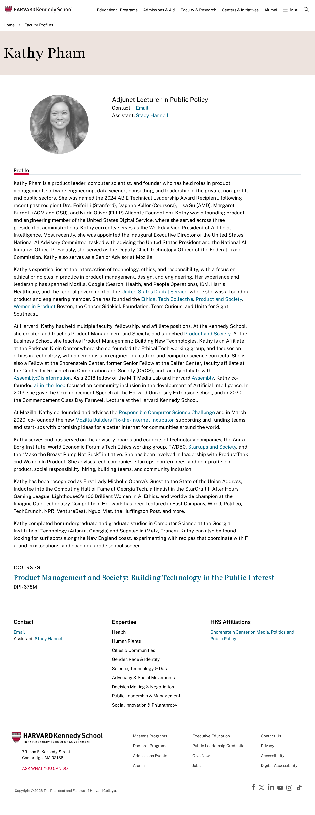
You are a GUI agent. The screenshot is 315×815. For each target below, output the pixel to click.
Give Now (201, 755)
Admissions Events (150, 755)
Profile (21, 170)
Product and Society (218, 299)
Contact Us (271, 736)
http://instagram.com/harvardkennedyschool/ (290, 788)
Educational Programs (117, 10)
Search (306, 10)
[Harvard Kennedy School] (40, 10)
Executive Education (211, 736)
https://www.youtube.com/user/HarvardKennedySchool (280, 788)
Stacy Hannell (152, 115)
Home (9, 25)
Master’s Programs (150, 736)
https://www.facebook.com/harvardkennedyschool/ (254, 787)
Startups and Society (212, 447)
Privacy (267, 746)
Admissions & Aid (159, 10)
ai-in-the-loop (49, 385)
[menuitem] (117, 12)
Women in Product (35, 306)
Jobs (196, 765)
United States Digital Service (153, 292)
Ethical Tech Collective (166, 299)
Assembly (202, 378)
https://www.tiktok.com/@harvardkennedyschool (299, 787)
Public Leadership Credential (219, 746)
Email (142, 108)
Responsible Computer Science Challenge (166, 412)
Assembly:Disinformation (42, 378)
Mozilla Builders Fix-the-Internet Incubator (123, 420)
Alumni (270, 10)
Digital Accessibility (279, 765)
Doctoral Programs (150, 746)
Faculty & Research (198, 10)
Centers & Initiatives (240, 10)
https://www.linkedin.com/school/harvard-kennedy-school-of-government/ (271, 787)
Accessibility (272, 755)
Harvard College (103, 791)
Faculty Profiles (38, 25)
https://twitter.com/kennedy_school (262, 788)
